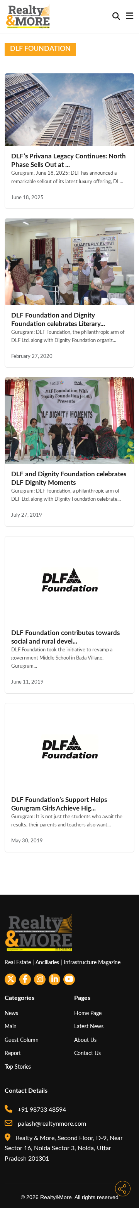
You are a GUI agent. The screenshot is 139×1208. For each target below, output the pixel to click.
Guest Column (22, 1040)
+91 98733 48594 (41, 1110)
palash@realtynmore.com (51, 1124)
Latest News (88, 1026)
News (11, 1013)
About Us (85, 1040)
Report (13, 1053)
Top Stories (18, 1067)
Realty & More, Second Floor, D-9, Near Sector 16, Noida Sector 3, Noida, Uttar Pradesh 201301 (64, 1148)
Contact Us (87, 1053)
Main (11, 1026)
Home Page (88, 1013)
